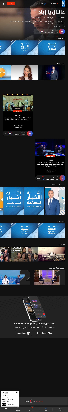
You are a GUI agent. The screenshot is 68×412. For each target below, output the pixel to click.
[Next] (2, 47)
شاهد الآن (55, 30)
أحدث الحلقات (60, 38)
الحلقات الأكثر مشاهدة (57, 268)
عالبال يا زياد (51, 11)
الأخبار (41, 4)
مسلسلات (61, 244)
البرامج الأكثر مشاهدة (57, 185)
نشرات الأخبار (61, 221)
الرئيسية (60, 410)
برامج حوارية (61, 63)
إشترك (10, 4)
